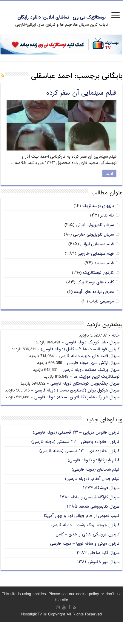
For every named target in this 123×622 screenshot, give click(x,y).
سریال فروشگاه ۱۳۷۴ (101, 488)
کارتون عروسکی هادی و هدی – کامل (87, 534)
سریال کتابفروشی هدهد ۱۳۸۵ (93, 506)
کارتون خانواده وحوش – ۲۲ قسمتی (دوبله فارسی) (75, 442)
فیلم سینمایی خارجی (96, 253)
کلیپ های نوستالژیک (95, 282)
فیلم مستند (104, 263)
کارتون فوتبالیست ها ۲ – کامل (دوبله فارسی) (80, 349)
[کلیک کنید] (61, 44)
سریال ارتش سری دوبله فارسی (93, 363)
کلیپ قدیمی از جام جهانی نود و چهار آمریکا (81, 516)
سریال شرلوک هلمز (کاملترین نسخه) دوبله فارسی (76, 397)
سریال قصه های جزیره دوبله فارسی (89, 356)
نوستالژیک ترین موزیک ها (96, 376)
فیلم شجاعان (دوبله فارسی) (95, 469)
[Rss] (74, 607)
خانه (115, 335)
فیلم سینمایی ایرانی (97, 244)
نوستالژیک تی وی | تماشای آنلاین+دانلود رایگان (62, 17)
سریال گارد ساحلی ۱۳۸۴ (98, 553)
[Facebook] (69, 607)
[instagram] (58, 607)
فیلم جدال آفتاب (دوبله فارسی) (92, 479)
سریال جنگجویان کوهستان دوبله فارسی (84, 383)
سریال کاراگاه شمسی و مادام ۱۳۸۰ (89, 497)
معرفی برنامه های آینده (94, 292)
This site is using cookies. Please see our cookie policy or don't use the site (62, 597)
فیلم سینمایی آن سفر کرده (81, 93)
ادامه (109, 173)
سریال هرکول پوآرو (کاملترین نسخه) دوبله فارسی (77, 390)
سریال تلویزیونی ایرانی (95, 225)
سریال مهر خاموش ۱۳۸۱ (98, 562)
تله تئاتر (107, 215)
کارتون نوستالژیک (98, 273)
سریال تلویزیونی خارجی (93, 234)
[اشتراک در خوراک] (2, 76)
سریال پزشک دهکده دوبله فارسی (91, 370)
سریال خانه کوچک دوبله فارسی (92, 342)
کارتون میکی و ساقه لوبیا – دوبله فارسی (84, 543)
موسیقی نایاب (101, 301)
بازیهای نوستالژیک (98, 206)
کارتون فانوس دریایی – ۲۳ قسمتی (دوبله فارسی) (76, 432)
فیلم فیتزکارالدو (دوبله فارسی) (93, 460)
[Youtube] (63, 607)
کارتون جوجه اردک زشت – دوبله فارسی (85, 525)
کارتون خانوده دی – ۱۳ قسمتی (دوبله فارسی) (79, 451)
